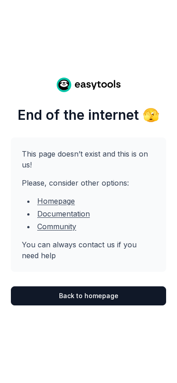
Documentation (63, 213)
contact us (97, 244)
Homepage (56, 201)
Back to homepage (88, 296)
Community (56, 226)
